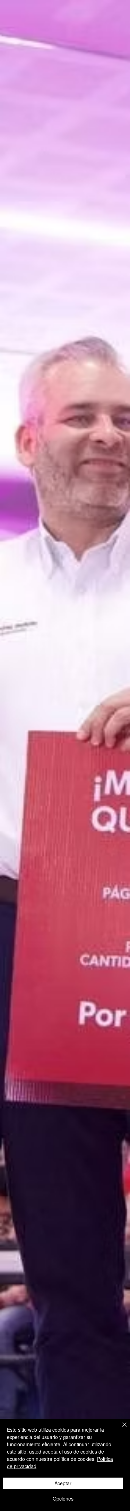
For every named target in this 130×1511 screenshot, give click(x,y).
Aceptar (62, 1483)
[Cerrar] (120, 1429)
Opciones (63, 1498)
